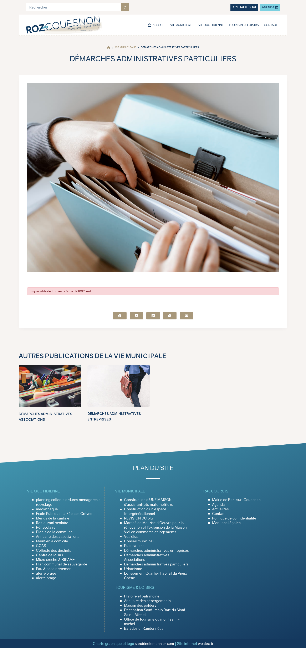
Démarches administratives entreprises (156, 550)
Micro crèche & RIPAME (55, 559)
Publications (134, 545)
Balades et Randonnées (143, 628)
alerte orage (46, 573)
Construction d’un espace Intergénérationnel (145, 511)
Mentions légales (226, 523)
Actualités (220, 509)
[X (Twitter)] (136, 315)
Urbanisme (133, 568)
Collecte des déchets (53, 550)
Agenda (218, 504)
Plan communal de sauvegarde (61, 564)
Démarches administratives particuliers (156, 564)
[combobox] (73, 7)
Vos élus (131, 536)
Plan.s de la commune (54, 532)
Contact (270, 25)
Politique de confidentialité (234, 518)
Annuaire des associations (57, 536)
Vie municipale (181, 25)
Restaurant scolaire (52, 523)
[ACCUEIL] (108, 47)
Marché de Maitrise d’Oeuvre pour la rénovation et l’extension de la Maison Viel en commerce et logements (155, 527)
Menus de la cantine (52, 518)
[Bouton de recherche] (125, 7)
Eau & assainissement (54, 568)
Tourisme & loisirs (244, 25)
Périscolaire (46, 527)
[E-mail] (186, 315)
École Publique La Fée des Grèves (64, 513)
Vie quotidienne (211, 25)
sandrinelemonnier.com (154, 643)
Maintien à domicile (52, 541)
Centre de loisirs (49, 555)
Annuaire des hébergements (147, 601)
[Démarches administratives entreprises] (118, 386)
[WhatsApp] (170, 315)
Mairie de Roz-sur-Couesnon (236, 499)
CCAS (41, 545)
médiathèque (47, 509)
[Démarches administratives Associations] (50, 386)
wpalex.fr (205, 643)
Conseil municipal (139, 541)
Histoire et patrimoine (141, 596)
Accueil (159, 25)
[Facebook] (120, 315)
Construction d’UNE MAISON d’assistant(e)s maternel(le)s (148, 502)
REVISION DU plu (138, 518)
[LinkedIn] (153, 315)
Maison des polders (140, 605)
